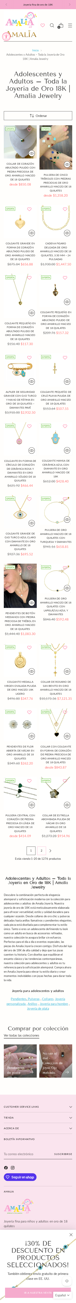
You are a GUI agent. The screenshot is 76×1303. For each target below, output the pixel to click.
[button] (62, 1295)
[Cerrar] (71, 1234)
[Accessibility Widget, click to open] (6, 36)
